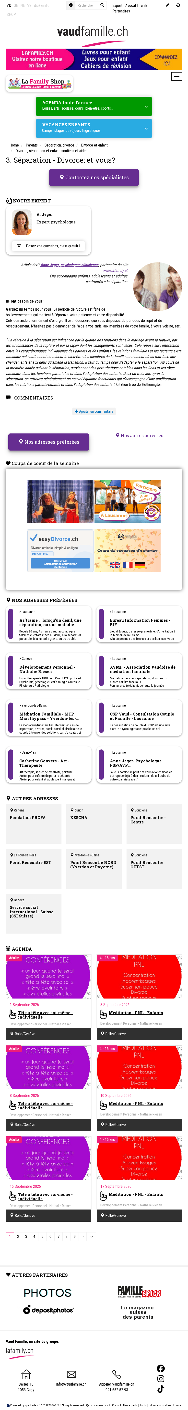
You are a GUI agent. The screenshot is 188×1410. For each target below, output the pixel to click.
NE (22, 5)
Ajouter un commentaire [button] (95, 411)
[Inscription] (167, 5)
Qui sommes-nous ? (98, 1405)
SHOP (11, 14)
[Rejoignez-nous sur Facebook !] (161, 1368)
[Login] (177, 5)
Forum (177, 1405)
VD (9, 5)
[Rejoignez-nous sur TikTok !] (160, 1389)
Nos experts (130, 1405)
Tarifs (143, 1405)
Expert (117, 5)
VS (29, 5)
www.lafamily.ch (115, 270)
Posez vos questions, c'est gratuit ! (52, 246)
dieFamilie (41, 5)
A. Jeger (44, 214)
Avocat (130, 5)
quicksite (30, 1405)
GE (16, 5)
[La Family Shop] (39, 83)
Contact (116, 1405)
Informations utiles (160, 1405)
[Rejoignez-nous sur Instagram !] (160, 1379)
